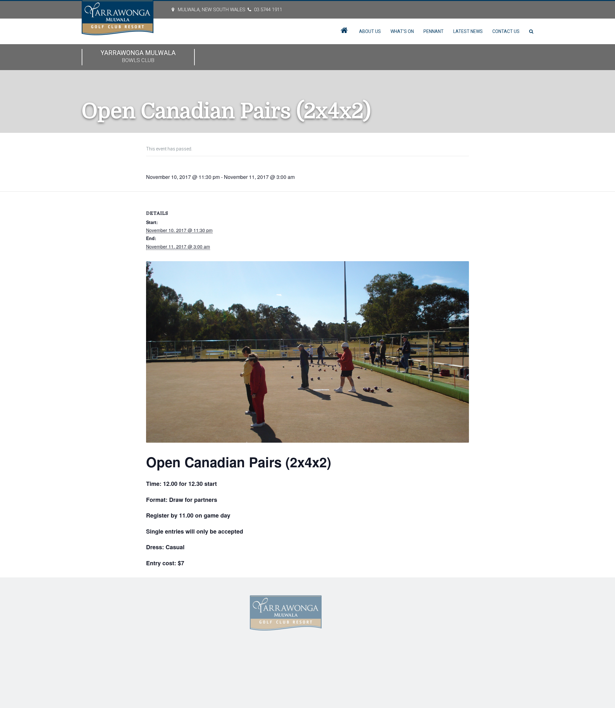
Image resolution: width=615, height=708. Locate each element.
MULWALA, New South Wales (211, 9)
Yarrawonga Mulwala (138, 56)
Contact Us (506, 31)
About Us (370, 31)
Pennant (433, 31)
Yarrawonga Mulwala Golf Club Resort (205, 665)
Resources (195, 628)
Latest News (468, 31)
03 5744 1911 (268, 9)
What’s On (402, 31)
